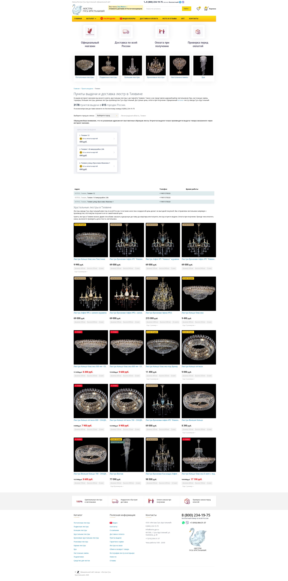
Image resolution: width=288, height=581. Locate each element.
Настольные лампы (81, 553)
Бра (75, 549)
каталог (181, 100)
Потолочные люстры (82, 523)
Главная (78, 18)
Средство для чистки (82, 561)
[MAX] (183, 2)
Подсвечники (79, 557)
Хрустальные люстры (82, 534)
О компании (114, 530)
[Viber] (187, 522)
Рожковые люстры (81, 542)
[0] (198, 9)
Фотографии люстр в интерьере (122, 553)
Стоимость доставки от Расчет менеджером (125, 9)
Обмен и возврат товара (119, 549)
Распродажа (109, 18)
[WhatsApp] (183, 522)
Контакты (193, 18)
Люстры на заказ (116, 545)
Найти (186, 9)
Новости (113, 557)
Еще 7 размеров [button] (189, 325)
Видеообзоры (128, 18)
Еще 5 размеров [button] (81, 272)
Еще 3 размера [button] (188, 379)
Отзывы (113, 561)
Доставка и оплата (149, 18)
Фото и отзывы (169, 18)
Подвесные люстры (81, 527)
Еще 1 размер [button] (152, 325)
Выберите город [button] (103, 115)
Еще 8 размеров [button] (117, 486)
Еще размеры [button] (115, 272)
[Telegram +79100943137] (180, 2)
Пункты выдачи (115, 538)
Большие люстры (80, 530)
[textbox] (163, 8)
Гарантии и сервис (117, 542)
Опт (183, 18)
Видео (114, 523)
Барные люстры (80, 545)
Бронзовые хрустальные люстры (86, 538)
